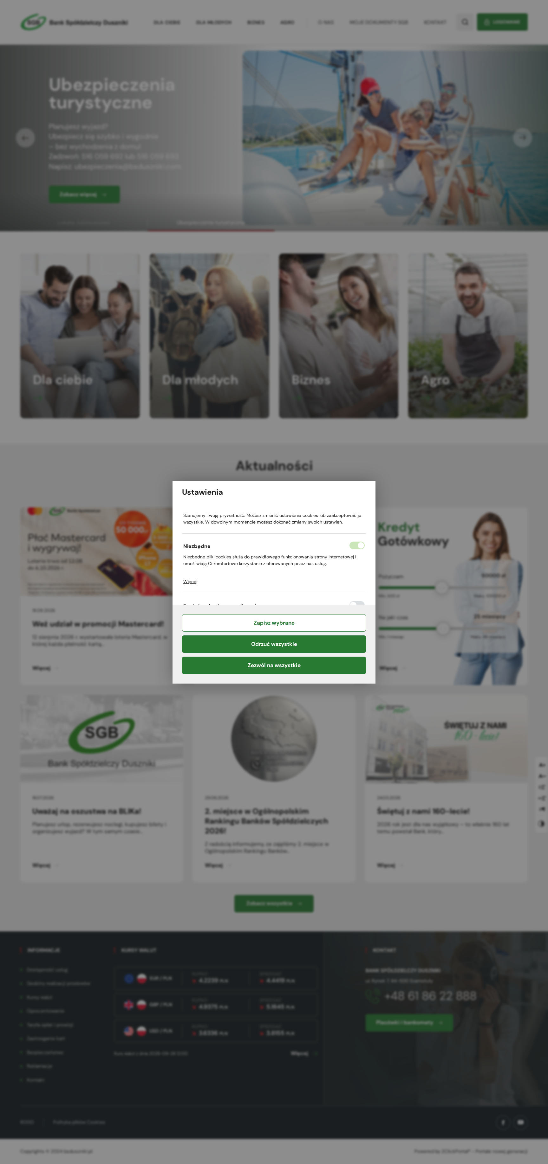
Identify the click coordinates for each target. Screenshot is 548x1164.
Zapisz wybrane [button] (274, 622)
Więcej (190, 581)
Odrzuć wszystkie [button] (274, 643)
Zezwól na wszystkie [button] (274, 665)
